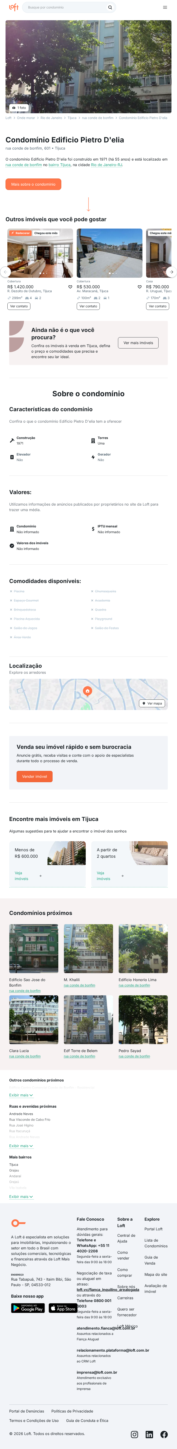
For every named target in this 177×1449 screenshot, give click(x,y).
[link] (138, 342)
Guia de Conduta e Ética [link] (87, 1420)
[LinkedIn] (149, 1435)
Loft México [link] (127, 1326)
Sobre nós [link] (126, 1286)
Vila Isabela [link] (18, 1188)
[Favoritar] (70, 287)
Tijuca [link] (13, 1164)
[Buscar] (110, 7)
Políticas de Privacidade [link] (72, 1411)
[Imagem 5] (53, 273)
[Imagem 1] (40, 273)
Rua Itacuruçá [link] (19, 1131)
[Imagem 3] (46, 273)
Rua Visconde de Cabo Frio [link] (29, 1119)
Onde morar (26, 118)
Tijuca (72, 118)
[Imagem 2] (43, 273)
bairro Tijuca (60, 164)
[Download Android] (28, 1309)
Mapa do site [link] (156, 1274)
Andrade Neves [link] (21, 1114)
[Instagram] (134, 1435)
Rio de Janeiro (51, 118)
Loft (9, 118)
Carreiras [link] (125, 1298)
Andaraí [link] (15, 1176)
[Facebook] (164, 1435)
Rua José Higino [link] (21, 1125)
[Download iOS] (63, 1309)
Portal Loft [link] (153, 1229)
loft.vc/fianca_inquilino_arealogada (108, 1289)
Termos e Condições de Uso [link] (34, 1420)
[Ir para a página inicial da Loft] (15, 7)
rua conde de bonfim (24, 164)
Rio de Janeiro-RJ (106, 164)
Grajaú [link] (14, 1182)
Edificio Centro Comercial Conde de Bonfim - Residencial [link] (51, 1088)
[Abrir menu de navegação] (165, 7)
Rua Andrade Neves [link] (24, 1137)
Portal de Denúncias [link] (26, 1411)
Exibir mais (18, 1095)
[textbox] (69, 7)
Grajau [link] (14, 1170)
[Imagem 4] (119, 273)
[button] (88, 694)
